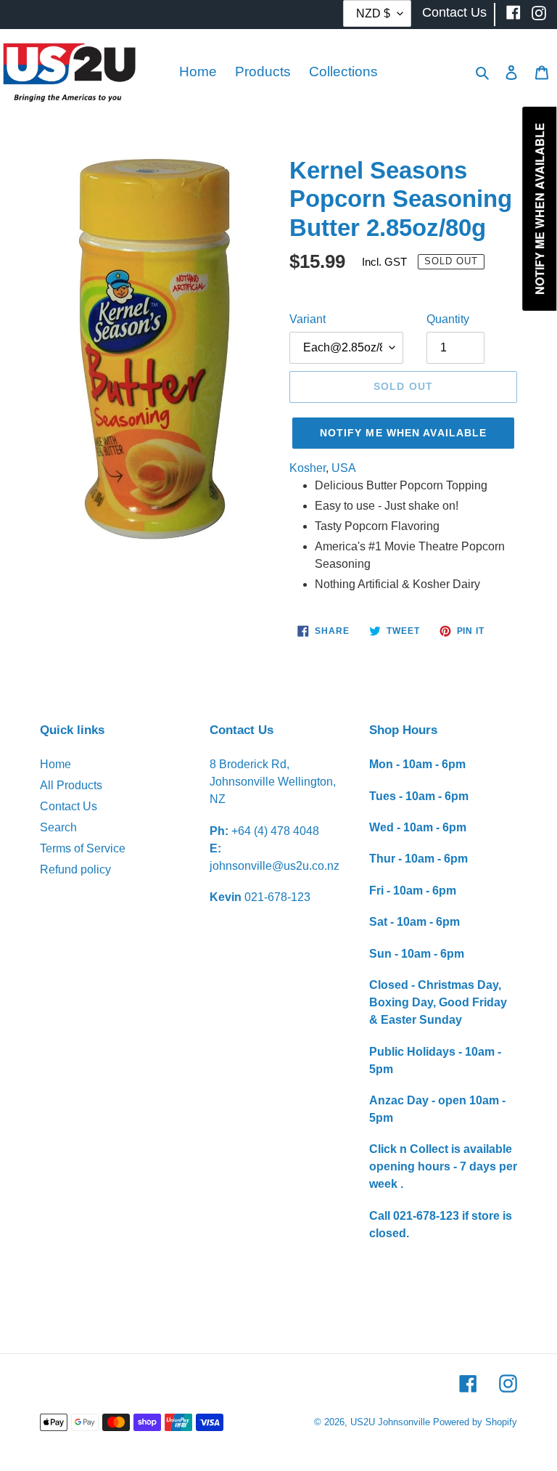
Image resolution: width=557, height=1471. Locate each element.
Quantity (447, 319)
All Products (71, 785)
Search (58, 827)
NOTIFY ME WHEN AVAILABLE (403, 433)
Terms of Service (82, 848)
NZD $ (373, 13)
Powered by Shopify (475, 1422)
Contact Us (68, 806)
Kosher (307, 468)
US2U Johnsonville (390, 1422)
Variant (307, 319)
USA (343, 468)
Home (55, 764)
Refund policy (75, 869)
